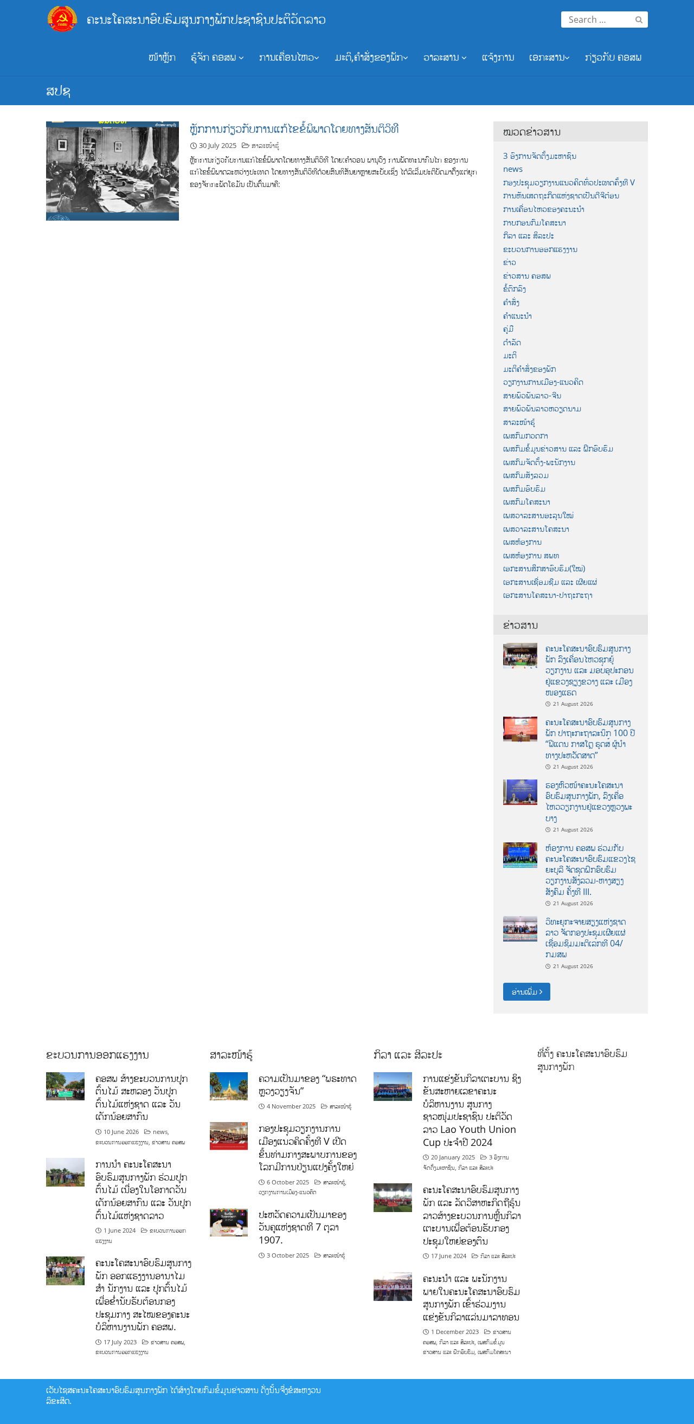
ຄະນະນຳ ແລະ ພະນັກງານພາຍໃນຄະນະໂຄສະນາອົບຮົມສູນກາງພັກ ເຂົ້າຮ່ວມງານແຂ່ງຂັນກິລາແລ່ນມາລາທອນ (471, 1297)
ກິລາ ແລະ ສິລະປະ (528, 235)
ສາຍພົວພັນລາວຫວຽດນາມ (542, 408)
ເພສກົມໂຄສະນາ (526, 501)
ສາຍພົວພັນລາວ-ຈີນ (532, 395)
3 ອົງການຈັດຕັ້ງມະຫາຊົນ (539, 156)
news (513, 169)
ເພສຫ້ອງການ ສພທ (531, 555)
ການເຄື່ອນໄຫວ (286, 57)
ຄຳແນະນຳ (517, 315)
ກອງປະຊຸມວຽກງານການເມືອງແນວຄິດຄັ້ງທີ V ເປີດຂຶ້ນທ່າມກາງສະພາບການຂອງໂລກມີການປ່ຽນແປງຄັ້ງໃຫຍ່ (308, 1147)
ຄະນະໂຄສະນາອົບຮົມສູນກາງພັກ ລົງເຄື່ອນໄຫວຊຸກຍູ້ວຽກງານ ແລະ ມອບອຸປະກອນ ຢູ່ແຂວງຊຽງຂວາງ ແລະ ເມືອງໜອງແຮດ (589, 670)
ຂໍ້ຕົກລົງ (514, 288)
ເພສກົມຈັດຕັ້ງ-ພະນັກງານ (539, 462)
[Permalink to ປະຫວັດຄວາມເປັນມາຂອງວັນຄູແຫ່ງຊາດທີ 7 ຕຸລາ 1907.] (229, 1221)
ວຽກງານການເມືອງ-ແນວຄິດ (543, 382)
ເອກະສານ (546, 57)
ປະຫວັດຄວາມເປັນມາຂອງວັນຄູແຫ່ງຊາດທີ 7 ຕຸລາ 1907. (302, 1227)
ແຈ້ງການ (498, 57)
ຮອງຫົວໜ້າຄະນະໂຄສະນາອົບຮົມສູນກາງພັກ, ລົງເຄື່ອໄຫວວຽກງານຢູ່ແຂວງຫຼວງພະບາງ (588, 801)
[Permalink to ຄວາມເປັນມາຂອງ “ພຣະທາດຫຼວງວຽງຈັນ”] (229, 1085)
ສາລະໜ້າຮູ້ (265, 145)
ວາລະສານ (442, 57)
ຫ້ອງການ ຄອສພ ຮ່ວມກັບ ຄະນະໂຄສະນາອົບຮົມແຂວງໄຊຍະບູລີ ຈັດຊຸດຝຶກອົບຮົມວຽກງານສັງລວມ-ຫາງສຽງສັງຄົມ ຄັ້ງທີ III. (590, 870)
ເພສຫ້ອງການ (522, 541)
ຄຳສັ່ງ (511, 302)
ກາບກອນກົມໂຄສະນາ (534, 222)
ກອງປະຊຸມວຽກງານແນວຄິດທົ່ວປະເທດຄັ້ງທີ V (569, 182)
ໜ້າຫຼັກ (162, 57)
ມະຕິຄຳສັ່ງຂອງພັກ (529, 369)
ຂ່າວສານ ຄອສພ (527, 275)
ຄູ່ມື (508, 328)
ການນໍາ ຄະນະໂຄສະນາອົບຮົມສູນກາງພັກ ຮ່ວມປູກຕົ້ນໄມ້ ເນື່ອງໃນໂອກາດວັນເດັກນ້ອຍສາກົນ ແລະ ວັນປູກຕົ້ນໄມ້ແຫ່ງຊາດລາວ (143, 1189)
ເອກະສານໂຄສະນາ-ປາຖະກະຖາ (548, 595)
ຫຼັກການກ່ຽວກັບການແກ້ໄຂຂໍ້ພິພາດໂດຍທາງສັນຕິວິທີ (294, 128)
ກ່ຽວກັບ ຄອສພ (613, 57)
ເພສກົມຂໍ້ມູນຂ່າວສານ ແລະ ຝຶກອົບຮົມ (558, 448)
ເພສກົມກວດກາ (525, 435)
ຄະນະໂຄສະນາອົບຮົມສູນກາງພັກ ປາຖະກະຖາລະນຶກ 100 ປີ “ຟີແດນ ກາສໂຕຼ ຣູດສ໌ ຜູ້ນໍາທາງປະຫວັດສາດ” (590, 738)
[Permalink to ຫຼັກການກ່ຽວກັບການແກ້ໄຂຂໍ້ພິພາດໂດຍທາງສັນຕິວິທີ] (112, 170)
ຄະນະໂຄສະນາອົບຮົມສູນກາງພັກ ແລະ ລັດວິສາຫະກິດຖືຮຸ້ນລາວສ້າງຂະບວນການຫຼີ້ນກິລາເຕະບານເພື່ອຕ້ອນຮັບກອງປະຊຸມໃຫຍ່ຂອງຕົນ (472, 1215)
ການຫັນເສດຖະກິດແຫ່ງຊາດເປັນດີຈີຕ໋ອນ (561, 195)
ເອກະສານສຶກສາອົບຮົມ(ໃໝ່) (544, 568)
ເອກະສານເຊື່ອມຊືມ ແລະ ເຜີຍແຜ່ (550, 582)
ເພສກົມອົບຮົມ (524, 488)
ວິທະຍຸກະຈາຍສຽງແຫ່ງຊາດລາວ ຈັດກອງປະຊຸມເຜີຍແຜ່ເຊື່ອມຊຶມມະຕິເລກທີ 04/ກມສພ (585, 938)
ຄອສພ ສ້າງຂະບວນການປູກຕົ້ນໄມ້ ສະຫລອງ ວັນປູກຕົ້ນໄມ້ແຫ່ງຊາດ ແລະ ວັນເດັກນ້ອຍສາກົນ (141, 1097)
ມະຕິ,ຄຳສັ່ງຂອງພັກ (369, 57)
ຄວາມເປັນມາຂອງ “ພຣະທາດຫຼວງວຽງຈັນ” (308, 1085)
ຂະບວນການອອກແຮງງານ (540, 249)
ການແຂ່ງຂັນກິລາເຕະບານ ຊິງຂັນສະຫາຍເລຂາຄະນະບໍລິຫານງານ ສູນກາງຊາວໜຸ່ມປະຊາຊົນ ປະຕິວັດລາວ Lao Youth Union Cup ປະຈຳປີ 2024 (472, 1110)
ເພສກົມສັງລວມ (526, 475)
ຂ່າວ (509, 262)
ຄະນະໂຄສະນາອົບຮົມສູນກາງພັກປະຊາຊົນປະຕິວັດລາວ (206, 19)
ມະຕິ (510, 355)
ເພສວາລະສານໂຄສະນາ (536, 528)
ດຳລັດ (512, 342)
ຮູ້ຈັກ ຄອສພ (215, 57)
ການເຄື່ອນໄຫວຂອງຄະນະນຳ (543, 209)
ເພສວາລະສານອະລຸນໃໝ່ (538, 515)
